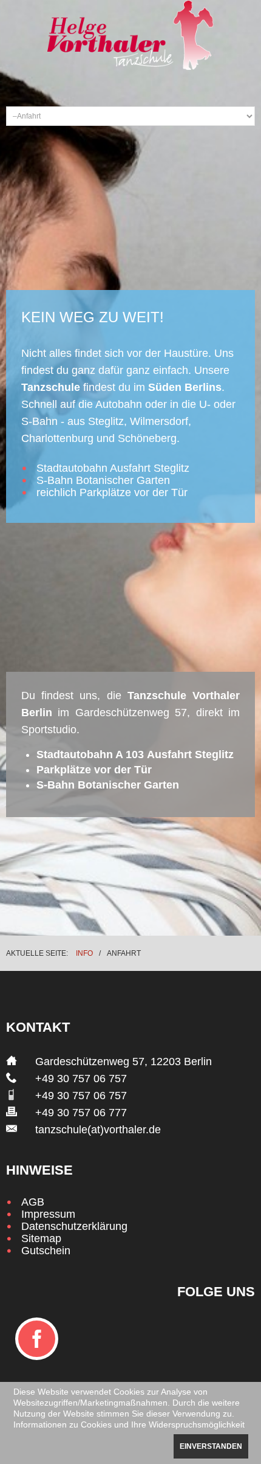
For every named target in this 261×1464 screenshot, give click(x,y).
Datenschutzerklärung (74, 1226)
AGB (32, 1202)
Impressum (48, 1214)
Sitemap (41, 1238)
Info (84, 953)
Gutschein (45, 1251)
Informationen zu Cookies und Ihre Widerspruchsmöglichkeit (129, 1424)
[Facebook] (36, 1338)
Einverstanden (211, 1446)
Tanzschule (50, 387)
